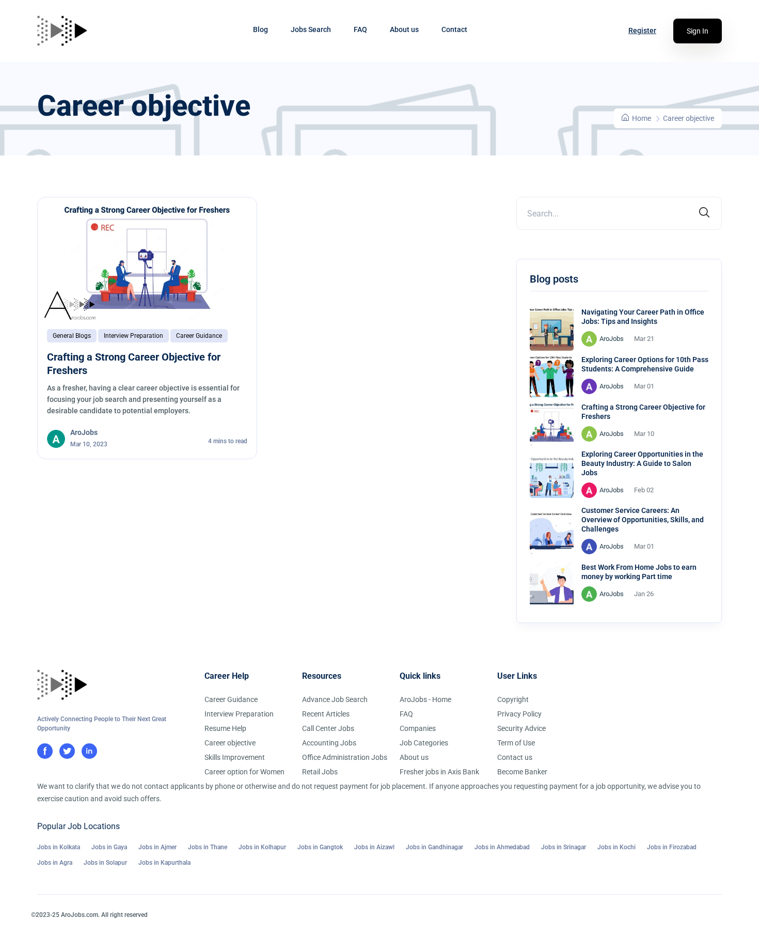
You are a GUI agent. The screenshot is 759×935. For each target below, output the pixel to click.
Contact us (514, 757)
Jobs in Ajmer (157, 847)
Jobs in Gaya (109, 847)
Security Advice (521, 728)
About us (404, 29)
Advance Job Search (335, 699)
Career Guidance (199, 335)
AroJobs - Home (425, 699)
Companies (418, 728)
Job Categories (424, 743)
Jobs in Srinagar (563, 847)
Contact (454, 29)
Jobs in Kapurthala (164, 862)
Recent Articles (326, 714)
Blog (260, 29)
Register (642, 30)
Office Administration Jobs (344, 757)
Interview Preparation (133, 335)
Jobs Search (311, 29)
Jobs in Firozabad (672, 847)
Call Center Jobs (328, 728)
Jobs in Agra (54, 862)
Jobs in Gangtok (320, 847)
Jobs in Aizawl (374, 847)
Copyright (513, 699)
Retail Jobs (320, 772)
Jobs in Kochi (616, 847)
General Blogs (72, 335)
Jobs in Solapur (105, 862)
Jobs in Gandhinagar (434, 847)
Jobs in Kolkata (58, 847)
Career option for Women (244, 772)
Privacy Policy (519, 714)
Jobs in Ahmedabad (502, 847)
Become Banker (522, 772)
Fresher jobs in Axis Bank (439, 772)
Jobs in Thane (207, 847)
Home (640, 118)
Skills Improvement (234, 757)
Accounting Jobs (329, 743)
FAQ (360, 29)
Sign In (697, 31)
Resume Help (225, 728)
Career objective (230, 743)
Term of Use (516, 743)
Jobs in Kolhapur (262, 847)
